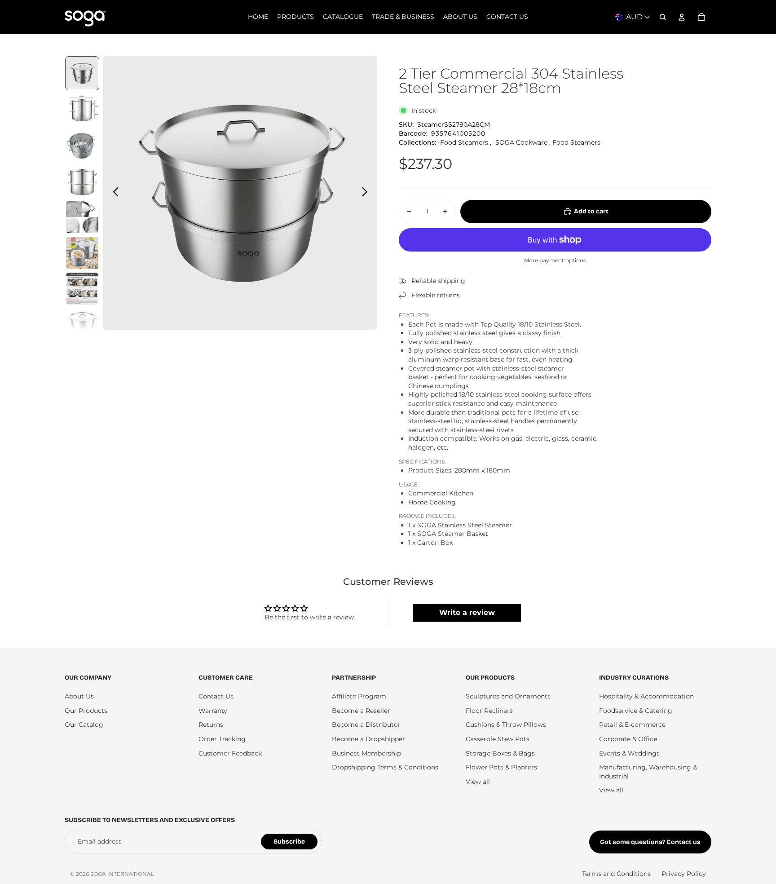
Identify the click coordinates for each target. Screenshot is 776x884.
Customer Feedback (230, 753)
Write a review (467, 612)
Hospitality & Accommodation (646, 696)
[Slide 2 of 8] (82, 109)
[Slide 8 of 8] (82, 325)
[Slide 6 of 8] (82, 253)
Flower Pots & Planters (501, 767)
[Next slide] (367, 193)
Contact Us (216, 696)
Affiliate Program (359, 696)
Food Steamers (576, 142)
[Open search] (663, 17)
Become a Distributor (366, 724)
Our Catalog (84, 724)
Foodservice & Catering (635, 711)
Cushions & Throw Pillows (506, 724)
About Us (79, 696)
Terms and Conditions (616, 874)
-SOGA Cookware (520, 142)
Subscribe (289, 841)
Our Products (86, 711)
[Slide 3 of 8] (82, 145)
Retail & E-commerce (632, 724)
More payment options (555, 260)
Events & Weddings (629, 753)
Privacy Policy (683, 874)
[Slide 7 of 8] (82, 289)
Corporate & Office (628, 739)
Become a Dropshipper (368, 739)
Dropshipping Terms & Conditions (385, 767)
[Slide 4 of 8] (82, 181)
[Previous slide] (113, 193)
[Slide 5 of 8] (82, 217)
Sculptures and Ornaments (508, 696)
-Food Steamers (463, 142)
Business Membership (366, 753)
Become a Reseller (361, 711)
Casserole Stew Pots (497, 739)
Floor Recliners (489, 711)
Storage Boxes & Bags (500, 753)
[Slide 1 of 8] (82, 73)
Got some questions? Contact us (650, 842)
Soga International (122, 874)
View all (478, 782)
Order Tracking (222, 739)
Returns (210, 724)
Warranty (212, 711)
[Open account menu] (682, 17)
